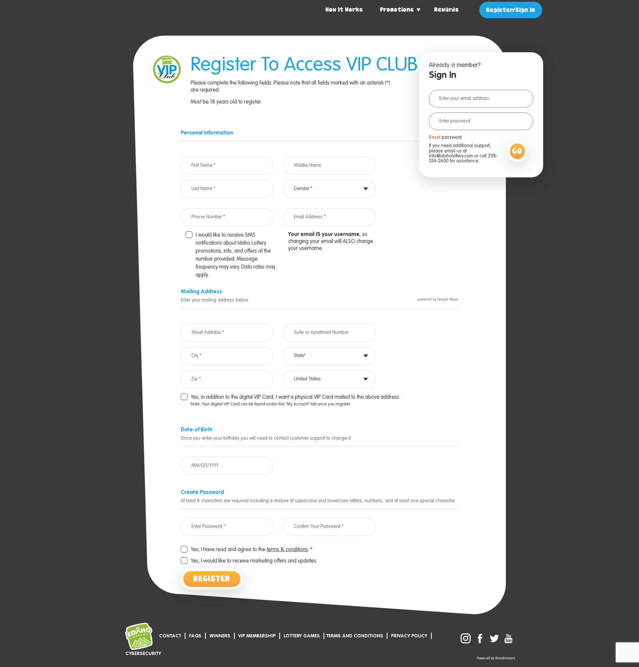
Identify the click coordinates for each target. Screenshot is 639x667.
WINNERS (219, 636)
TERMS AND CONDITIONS (354, 636)
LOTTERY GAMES (302, 636)
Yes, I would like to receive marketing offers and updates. (254, 561)
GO (517, 151)
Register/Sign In (510, 10)
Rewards (446, 10)
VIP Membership (257, 636)
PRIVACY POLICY (409, 636)
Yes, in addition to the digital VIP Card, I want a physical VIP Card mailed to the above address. (295, 397)
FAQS (195, 636)
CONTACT (170, 636)
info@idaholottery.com (451, 156)
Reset (434, 137)
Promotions (397, 10)
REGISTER (211, 579)
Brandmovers (505, 658)
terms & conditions (287, 550)
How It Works (344, 10)
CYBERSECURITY (143, 653)
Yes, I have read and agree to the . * (252, 550)
